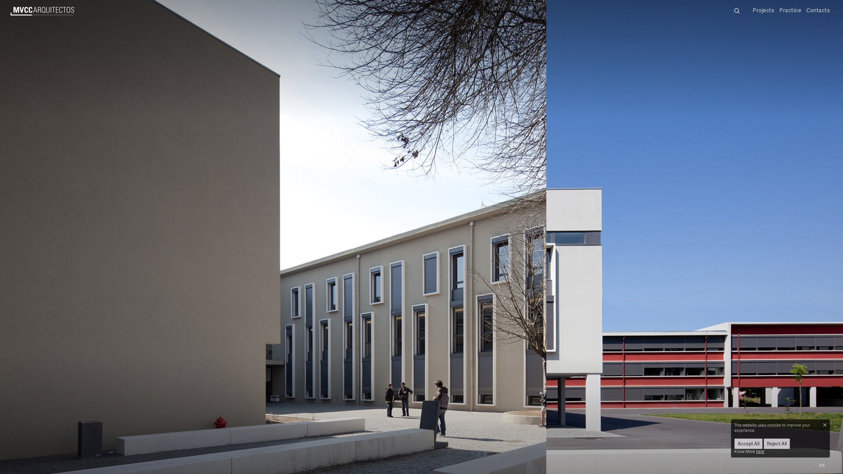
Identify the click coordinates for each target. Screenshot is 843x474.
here (760, 451)
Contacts (818, 10)
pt (814, 465)
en (822, 465)
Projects (763, 10)
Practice (790, 10)
